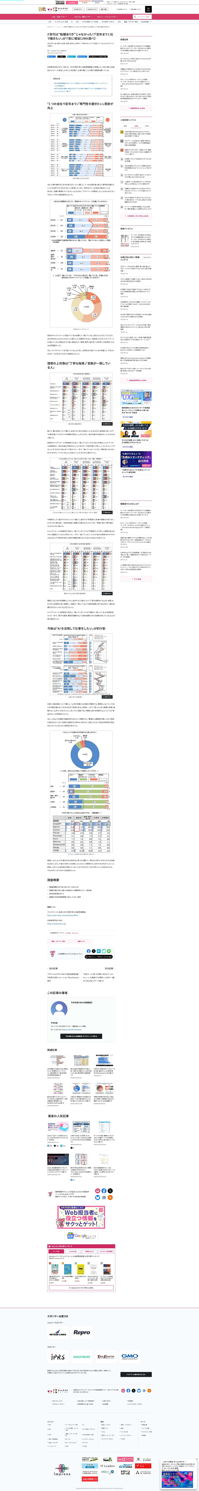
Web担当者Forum (57, 9)
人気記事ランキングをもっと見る (137, 216)
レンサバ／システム (88, 1439)
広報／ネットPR (53, 1442)
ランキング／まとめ (107, 1439)
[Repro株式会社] (81, 1333)
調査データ (105, 1428)
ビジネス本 (73, 1251)
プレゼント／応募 (147, 1432)
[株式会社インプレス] (62, 1470)
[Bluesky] (139, 1391)
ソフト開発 (114, 2)
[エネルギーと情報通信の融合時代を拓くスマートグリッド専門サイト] (125, 1466)
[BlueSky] (97, 1197)
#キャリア (75, 933)
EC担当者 (84, 2)
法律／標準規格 (53, 1439)
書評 (122, 1428)
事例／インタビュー (126, 1425)
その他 (85, 1446)
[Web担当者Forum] (57, 1392)
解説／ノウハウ (106, 1425)
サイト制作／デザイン (108, 22)
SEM (67, 1446)
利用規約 (130, 1401)
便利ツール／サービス (108, 1435)
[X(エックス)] (110, 1190)
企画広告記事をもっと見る (137, 380)
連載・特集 (104, 9)
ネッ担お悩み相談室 (79, 1196)
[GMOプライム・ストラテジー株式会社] (129, 1357)
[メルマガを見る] (123, 1391)
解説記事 (144, 1425)
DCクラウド (125, 2)
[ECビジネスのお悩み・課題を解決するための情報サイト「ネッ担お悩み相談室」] (90, 1480)
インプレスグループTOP (135, 1404)
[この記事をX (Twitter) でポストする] (94, 951)
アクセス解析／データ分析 (90, 22)
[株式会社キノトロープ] (81, 1357)
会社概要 (105, 1404)
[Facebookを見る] (128, 1391)
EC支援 (126, 3)
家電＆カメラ (89, 1251)
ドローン (115, 3)
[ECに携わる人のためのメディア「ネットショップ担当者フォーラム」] (143, 1466)
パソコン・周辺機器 (106, 1251)
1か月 (147, 126)
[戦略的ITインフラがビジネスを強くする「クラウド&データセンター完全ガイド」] (90, 1460)
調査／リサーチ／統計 (131, 22)
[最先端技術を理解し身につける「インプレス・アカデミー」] (143, 1473)
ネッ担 (70, 1196)
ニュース (59, 27)
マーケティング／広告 (61, 22)
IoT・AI (119, 2)
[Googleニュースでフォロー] (144, 1391)
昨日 (125, 126)
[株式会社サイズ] (105, 1357)
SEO (50, 22)
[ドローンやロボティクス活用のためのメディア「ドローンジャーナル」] (125, 1473)
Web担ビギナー (78, 9)
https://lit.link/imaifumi (71, 1029)
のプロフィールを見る (81, 1036)
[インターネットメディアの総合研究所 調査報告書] (143, 1460)
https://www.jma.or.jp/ (56, 923)
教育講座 (120, 3)
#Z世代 (68, 933)
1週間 (136, 126)
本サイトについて (57, 1401)
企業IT (108, 2)
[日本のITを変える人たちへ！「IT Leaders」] (108, 1466)
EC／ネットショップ (71, 1442)
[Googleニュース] (103, 1197)
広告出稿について (136, 9)
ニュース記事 (145, 1428)
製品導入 (97, 2)
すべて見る (137, 579)
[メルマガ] (97, 1190)
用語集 (144, 1435)
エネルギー (109, 3)
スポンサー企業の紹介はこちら (136, 1374)
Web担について (122, 9)
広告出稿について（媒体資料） (86, 1401)
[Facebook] (103, 1190)
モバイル (85, 1442)
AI (72, 22)
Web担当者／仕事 (147, 22)
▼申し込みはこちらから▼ (170, 1470)
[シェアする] (89, 951)
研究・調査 (132, 2)
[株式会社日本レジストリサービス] (57, 1357)
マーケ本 (56, 1251)
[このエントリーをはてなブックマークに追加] (99, 951)
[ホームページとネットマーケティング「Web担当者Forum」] (125, 1460)
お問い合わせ (107, 1401)
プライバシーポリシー (59, 1404)
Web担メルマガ (92, 9)
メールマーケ (52, 1446)
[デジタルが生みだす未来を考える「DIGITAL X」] (108, 1473)
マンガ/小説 (124, 1432)
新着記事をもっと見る (137, 108)
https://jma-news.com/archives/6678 (62, 915)
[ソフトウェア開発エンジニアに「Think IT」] (108, 1460)
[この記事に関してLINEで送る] (109, 951)
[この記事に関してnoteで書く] (104, 951)
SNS (77, 22)
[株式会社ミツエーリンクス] (57, 1333)
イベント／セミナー (126, 1435)
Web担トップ (50, 27)
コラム (103, 1432)
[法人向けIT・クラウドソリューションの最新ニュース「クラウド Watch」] (90, 1466)
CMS (119, 22)
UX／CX (68, 1439)
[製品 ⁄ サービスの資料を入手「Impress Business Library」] (90, 1473)
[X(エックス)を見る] (133, 1391)
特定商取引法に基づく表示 (85, 1404)
